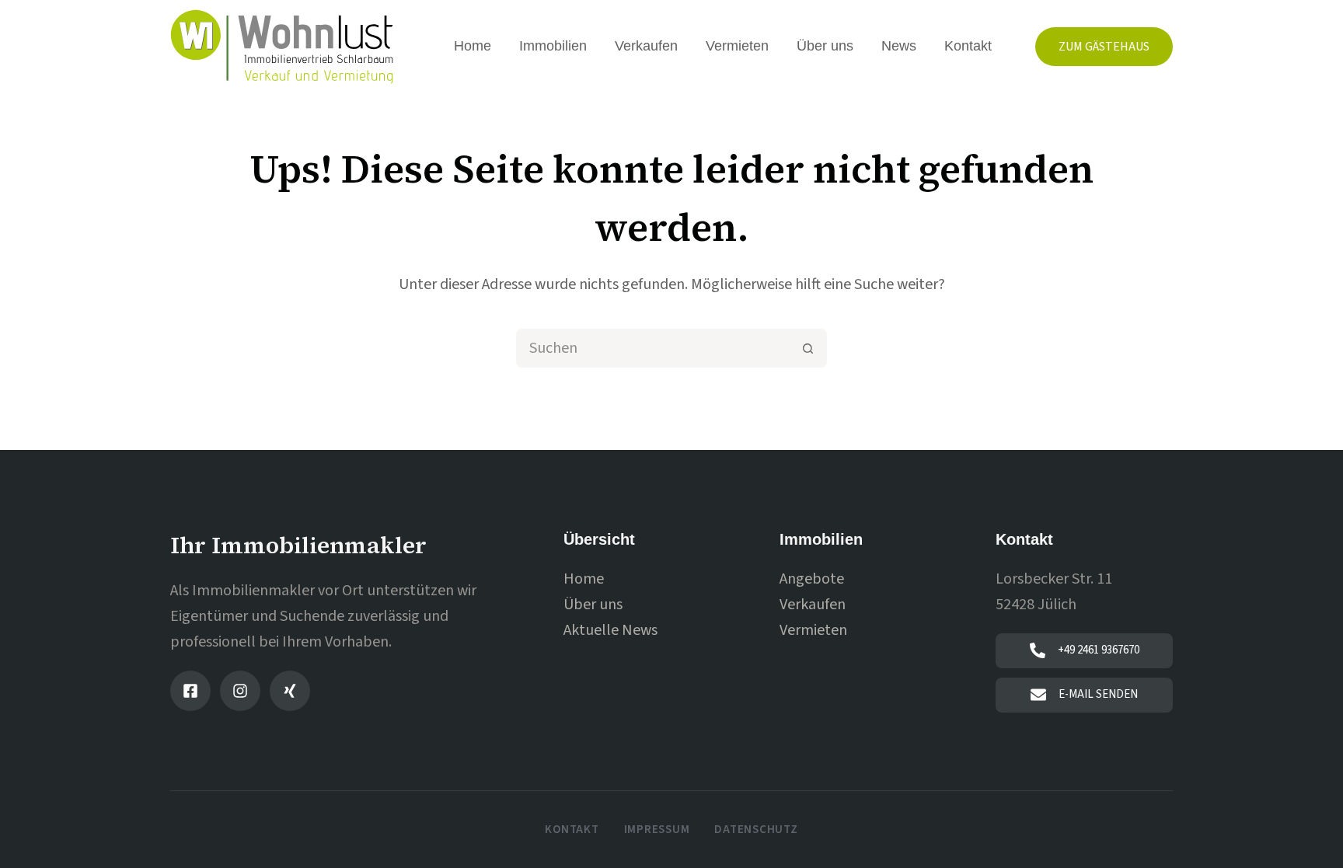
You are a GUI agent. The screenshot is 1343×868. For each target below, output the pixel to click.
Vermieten (737, 46)
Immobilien (553, 46)
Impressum (657, 830)
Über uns (825, 46)
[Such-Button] (807, 348)
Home (472, 46)
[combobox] (654, 348)
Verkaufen (646, 46)
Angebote (812, 579)
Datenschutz (755, 830)
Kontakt (968, 46)
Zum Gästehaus (1104, 46)
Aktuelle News (610, 630)
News (898, 46)
